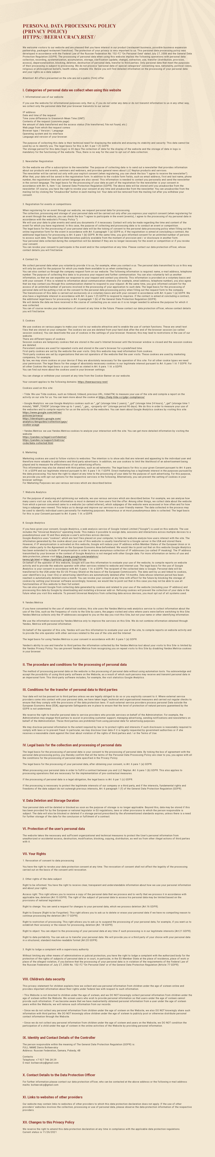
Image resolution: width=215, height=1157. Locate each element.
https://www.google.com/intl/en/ (42, 412)
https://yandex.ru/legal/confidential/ (45, 437)
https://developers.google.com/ (42, 418)
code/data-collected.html (38, 443)
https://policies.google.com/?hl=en (65, 559)
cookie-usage (31, 424)
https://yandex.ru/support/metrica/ (44, 440)
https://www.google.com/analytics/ (77, 556)
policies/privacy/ (33, 415)
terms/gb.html (31, 559)
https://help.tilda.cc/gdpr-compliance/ (122, 397)
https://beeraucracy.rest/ (93, 382)
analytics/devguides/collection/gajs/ (45, 421)
